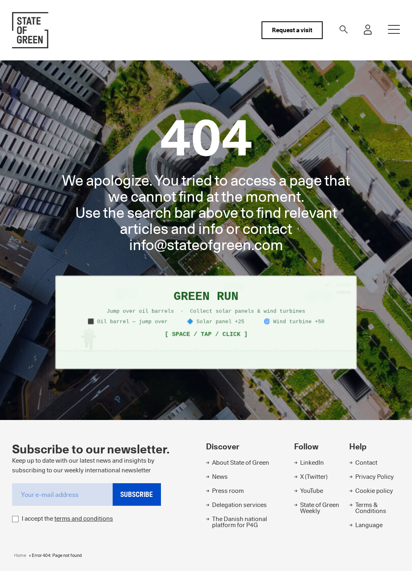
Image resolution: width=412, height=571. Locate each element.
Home (20, 555)
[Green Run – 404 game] (206, 322)
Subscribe (136, 494)
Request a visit (292, 30)
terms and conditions (83, 518)
